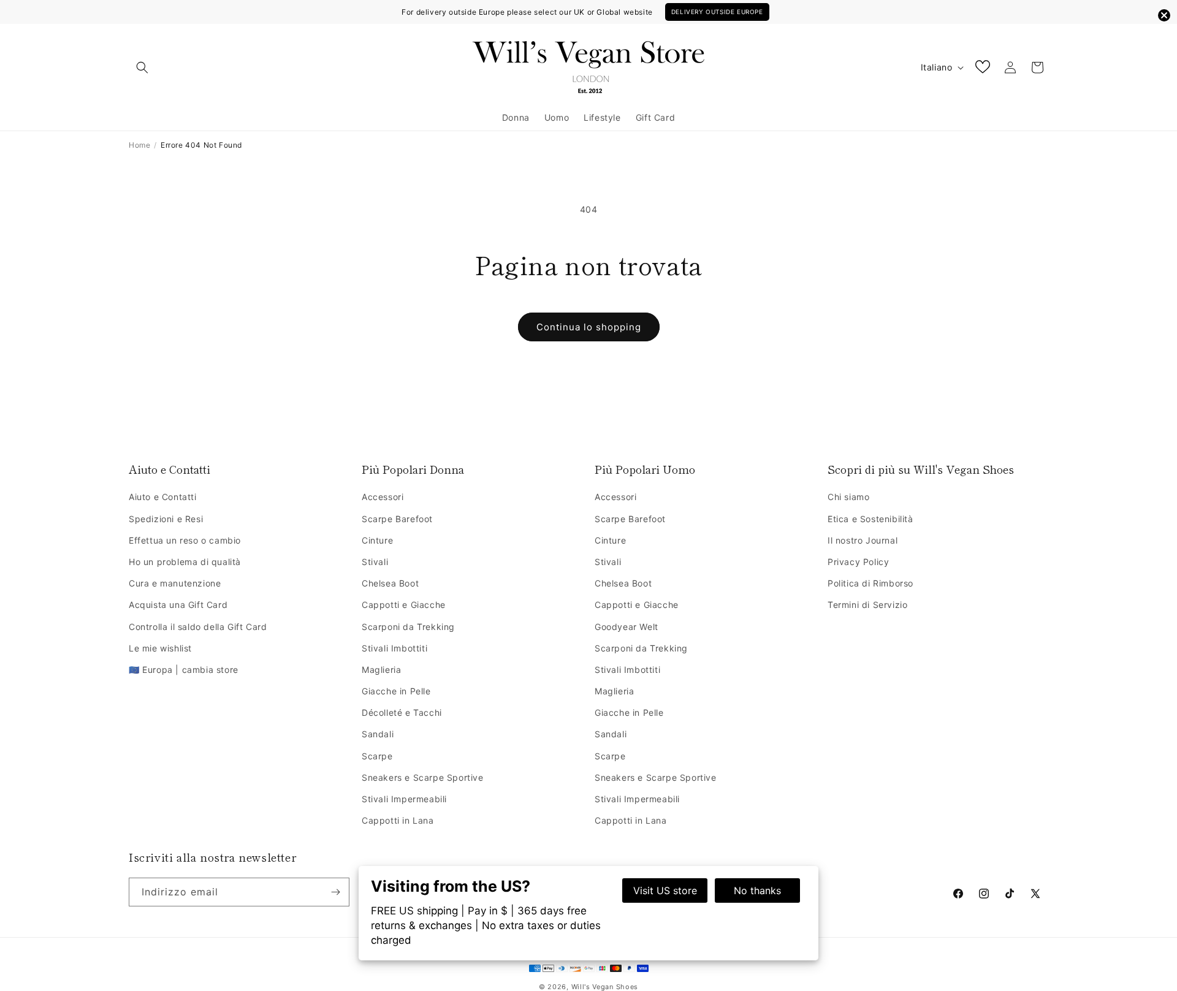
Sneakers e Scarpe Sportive (423, 777)
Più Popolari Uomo (645, 469)
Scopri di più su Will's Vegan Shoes (921, 469)
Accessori (382, 497)
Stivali (375, 561)
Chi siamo (848, 497)
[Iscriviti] (335, 892)
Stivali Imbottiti (394, 648)
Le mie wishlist (160, 648)
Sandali (378, 734)
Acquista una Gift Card (178, 604)
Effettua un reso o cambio (185, 540)
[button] (142, 67)
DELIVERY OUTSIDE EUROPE (717, 11)
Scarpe (377, 756)
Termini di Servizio (867, 604)
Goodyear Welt (626, 626)
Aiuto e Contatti (169, 469)
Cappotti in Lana (398, 820)
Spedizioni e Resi (166, 519)
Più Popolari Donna (413, 469)
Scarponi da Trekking (408, 626)
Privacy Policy (858, 561)
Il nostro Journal (862, 540)
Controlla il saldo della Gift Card (198, 626)
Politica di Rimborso (870, 583)
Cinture (377, 540)
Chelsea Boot (390, 583)
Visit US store (665, 890)
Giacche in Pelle (396, 691)
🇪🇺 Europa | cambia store (183, 669)
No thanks (757, 890)
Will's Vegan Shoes (605, 986)
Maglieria (381, 669)
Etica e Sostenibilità (870, 519)
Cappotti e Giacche (404, 604)
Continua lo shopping (588, 327)
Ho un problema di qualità (185, 561)
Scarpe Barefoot (397, 519)
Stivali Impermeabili (404, 799)
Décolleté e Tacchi (402, 712)
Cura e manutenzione (175, 583)
